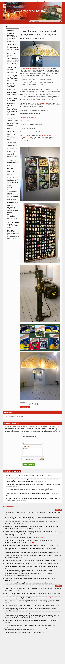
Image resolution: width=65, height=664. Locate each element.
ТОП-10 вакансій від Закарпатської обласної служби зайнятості (27, 493)
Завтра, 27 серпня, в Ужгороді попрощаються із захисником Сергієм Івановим (31, 548)
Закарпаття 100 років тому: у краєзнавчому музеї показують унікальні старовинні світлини (13, 47)
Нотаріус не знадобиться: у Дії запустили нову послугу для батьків (27, 583)
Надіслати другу (25, 407)
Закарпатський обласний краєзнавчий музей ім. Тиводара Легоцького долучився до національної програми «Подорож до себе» (12, 205)
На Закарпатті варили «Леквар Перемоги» (19, 537)
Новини (26, 27)
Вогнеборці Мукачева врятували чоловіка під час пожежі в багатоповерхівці (31, 560)
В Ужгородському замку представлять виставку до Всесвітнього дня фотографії (13, 154)
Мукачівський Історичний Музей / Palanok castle (35, 68)
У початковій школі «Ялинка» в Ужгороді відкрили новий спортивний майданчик (33, 484)
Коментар (26, 446)
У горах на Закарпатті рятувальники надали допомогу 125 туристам (28, 625)
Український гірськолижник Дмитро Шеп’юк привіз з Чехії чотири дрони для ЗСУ (32, 601)
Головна (22, 27)
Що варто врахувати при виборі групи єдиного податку (23, 632)
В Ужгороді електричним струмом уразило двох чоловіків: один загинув (29, 552)
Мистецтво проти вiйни (40, 103)
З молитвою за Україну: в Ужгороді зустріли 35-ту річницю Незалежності (30, 475)
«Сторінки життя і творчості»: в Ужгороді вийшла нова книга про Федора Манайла (12, 145)
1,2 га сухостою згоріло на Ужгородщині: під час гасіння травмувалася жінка (31, 613)
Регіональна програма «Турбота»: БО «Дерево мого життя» (25, 598)
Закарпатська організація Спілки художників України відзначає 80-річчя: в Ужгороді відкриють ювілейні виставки (12, 123)
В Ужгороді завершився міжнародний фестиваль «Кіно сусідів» (12, 171)
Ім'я (24, 441)
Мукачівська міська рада (28, 117)
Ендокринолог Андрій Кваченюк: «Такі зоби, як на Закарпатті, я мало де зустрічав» (33, 512)
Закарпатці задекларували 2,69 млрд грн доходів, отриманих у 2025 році (30, 545)
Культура (31, 27)
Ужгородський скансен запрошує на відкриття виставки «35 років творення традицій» (12, 193)
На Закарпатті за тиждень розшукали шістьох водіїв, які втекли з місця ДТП (30, 571)
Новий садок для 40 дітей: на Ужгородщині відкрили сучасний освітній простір (31, 620)
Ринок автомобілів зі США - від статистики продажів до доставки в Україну (30, 605)
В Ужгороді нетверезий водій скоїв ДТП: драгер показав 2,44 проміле (28, 563)
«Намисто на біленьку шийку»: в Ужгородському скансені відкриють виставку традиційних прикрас (12, 182)
